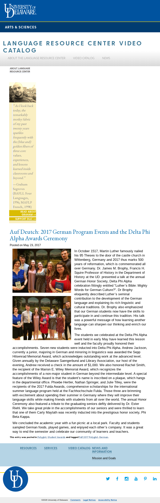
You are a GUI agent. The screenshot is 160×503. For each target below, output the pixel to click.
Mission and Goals (104, 458)
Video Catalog (79, 448)
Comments (75, 500)
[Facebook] (117, 478)
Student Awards (56, 437)
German (103, 437)
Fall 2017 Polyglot (88, 437)
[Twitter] (108, 478)
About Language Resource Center (20, 70)
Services (50, 448)
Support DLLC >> (25, 218)
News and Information (102, 449)
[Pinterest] (145, 478)
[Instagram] (126, 478)
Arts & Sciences (20, 27)
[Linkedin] (154, 478)
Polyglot (41, 437)
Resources (28, 448)
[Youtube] (136, 478)
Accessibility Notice (107, 500)
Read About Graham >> (28, 213)
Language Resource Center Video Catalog (72, 46)
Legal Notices (89, 500)
